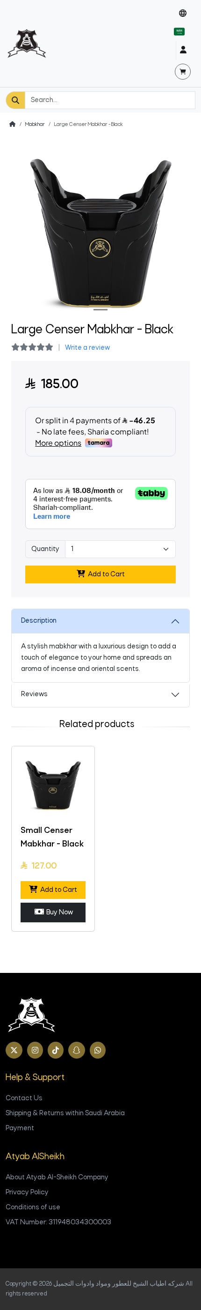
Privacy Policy (27, 1192)
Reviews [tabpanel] (34, 694)
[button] (183, 13)
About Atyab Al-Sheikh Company (57, 1177)
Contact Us (24, 1098)
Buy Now (58, 912)
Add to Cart (105, 574)
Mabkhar (35, 124)
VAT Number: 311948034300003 (58, 1222)
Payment (20, 1128)
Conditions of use (33, 1207)
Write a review (87, 348)
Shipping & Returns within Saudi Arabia (65, 1113)
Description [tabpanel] (39, 621)
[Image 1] (100, 309)
